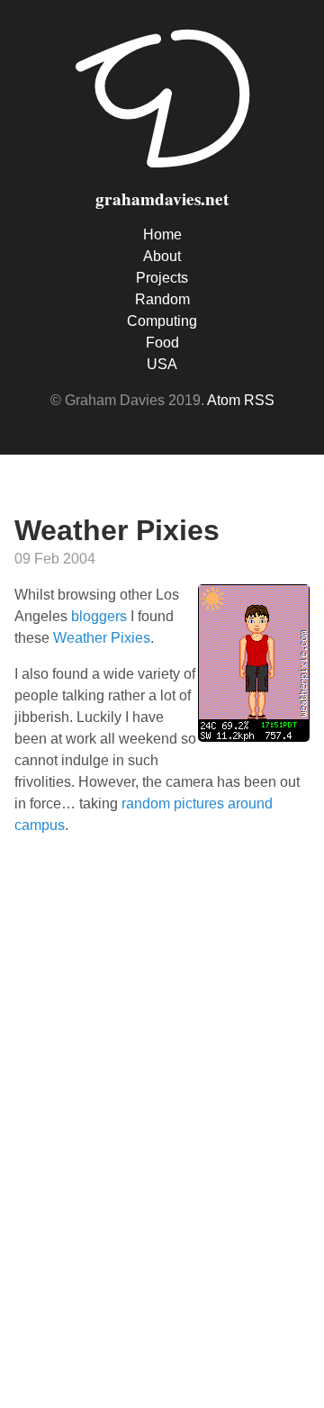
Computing (162, 321)
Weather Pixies (101, 637)
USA (162, 364)
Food (162, 342)
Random (162, 299)
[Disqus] (162, 1119)
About (162, 256)
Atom (223, 400)
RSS (259, 400)
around (250, 803)
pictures (199, 803)
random (146, 803)
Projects (162, 277)
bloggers (99, 616)
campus (39, 825)
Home (162, 234)
